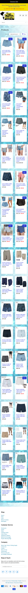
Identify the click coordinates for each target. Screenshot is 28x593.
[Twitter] (2, 571)
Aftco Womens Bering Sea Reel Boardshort (20, 239)
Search (2, 515)
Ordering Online (4, 532)
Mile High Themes (9, 582)
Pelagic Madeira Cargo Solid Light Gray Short (20, 391)
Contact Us (3, 546)
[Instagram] (13, 571)
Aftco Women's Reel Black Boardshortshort (21, 211)
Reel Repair (3, 521)
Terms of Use (4, 549)
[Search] (25, 22)
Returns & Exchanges (6, 537)
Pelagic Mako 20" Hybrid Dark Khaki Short (6, 441)
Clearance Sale (14, 1)
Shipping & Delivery (5, 535)
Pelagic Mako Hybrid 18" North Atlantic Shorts (20, 467)
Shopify (20, 580)
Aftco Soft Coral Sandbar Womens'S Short (21, 185)
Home (2, 26)
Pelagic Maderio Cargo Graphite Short (6, 416)
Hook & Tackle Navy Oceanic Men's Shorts (19, 291)
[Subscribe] (25, 566)
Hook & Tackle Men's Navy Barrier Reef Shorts (7, 291)
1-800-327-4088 (9, 8)
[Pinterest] (10, 571)
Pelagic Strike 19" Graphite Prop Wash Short (6, 492)
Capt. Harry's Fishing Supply (12, 580)
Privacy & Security (5, 552)
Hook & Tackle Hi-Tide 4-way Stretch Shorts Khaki (6, 264)
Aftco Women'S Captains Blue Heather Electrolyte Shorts (6, 212)
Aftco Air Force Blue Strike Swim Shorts (6, 52)
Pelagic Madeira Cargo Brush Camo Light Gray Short (7, 391)
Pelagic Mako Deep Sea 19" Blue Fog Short (20, 441)
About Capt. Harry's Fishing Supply (9, 545)
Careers (3, 548)
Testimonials (4, 551)
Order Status (4, 534)
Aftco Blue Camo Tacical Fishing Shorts (6, 105)
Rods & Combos (5, 519)
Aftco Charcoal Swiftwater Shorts (20, 132)
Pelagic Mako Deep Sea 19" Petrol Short (6, 467)
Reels (2, 516)
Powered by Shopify (18, 582)
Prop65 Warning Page (6, 538)
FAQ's (2, 531)
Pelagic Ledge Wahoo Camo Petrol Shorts (19, 365)
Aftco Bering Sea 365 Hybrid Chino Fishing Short (6, 78)
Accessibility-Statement (6, 554)
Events (2, 529)
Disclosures (3, 528)
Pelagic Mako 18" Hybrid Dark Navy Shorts (20, 416)
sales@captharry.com (19, 8)
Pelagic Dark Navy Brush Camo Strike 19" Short (7, 316)
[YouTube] (17, 571)
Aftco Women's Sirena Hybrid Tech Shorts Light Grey (7, 239)
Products (7, 26)
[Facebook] (6, 571)
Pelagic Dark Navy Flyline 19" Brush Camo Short (20, 316)
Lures (2, 518)
